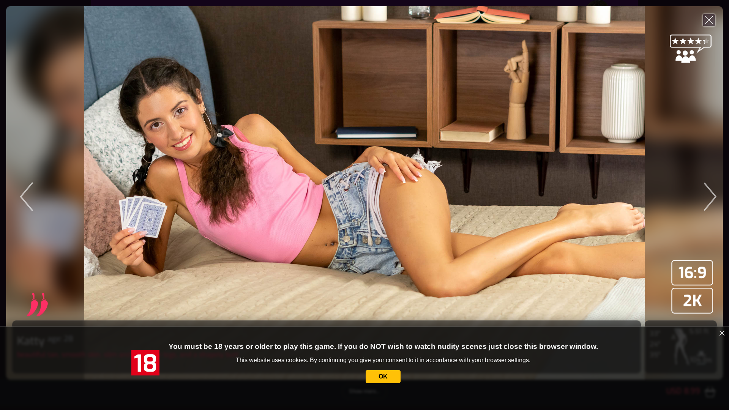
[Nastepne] (633, 193)
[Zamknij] (709, 20)
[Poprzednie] (96, 193)
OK (383, 376)
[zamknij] (722, 333)
